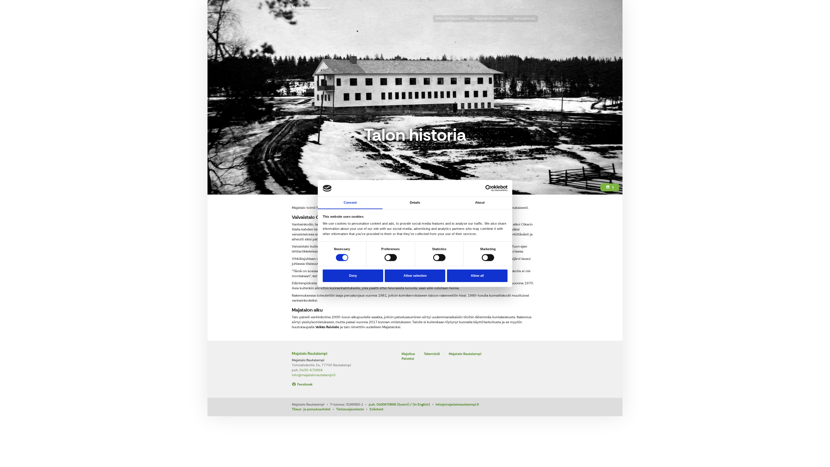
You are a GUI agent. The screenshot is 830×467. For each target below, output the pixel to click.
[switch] (391, 257)
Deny (353, 275)
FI (515, 7)
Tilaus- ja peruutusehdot (311, 409)
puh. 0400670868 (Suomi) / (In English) (399, 404)
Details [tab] (415, 202)
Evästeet (376, 409)
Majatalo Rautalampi (452, 18)
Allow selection (415, 275)
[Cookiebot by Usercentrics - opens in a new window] (489, 188)
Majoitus (408, 354)
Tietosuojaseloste (350, 409)
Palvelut (408, 359)
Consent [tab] (350, 202)
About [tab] (480, 202)
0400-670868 (311, 370)
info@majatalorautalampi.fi (313, 375)
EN (522, 7)
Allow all (477, 275)
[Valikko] (532, 7)
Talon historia (524, 18)
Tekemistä (432, 354)
